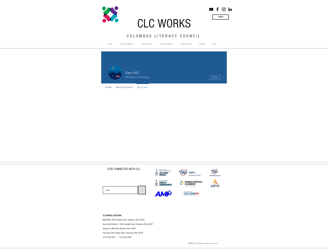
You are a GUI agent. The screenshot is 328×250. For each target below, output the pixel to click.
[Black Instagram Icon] (223, 9)
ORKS (178, 24)
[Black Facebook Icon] (217, 9)
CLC (146, 24)
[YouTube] (211, 9)
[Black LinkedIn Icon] (230, 9)
